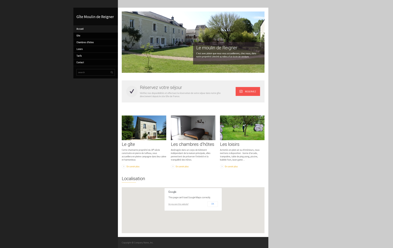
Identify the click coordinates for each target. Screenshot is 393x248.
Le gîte (128, 144)
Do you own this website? (178, 204)
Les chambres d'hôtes (192, 144)
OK (212, 204)
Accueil (80, 28)
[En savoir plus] (144, 127)
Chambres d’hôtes (85, 42)
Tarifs (79, 55)
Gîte (78, 35)
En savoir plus (133, 166)
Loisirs (79, 49)
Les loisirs (229, 144)
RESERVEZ (250, 91)
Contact (80, 62)
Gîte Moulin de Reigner (95, 16)
